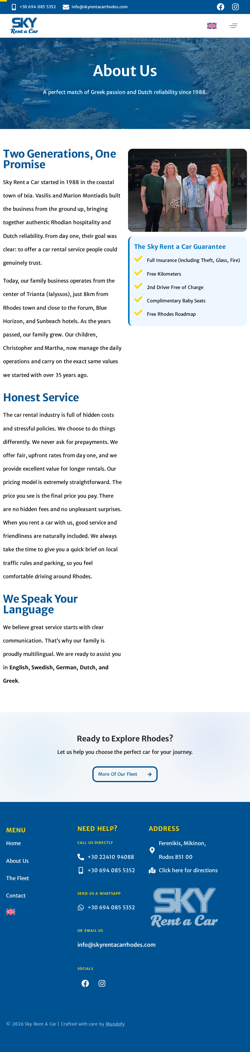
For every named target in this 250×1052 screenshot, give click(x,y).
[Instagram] (235, 7)
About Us (17, 861)
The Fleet (17, 878)
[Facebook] (220, 7)
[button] (212, 25)
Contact (16, 895)
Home (13, 843)
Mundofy (115, 1024)
